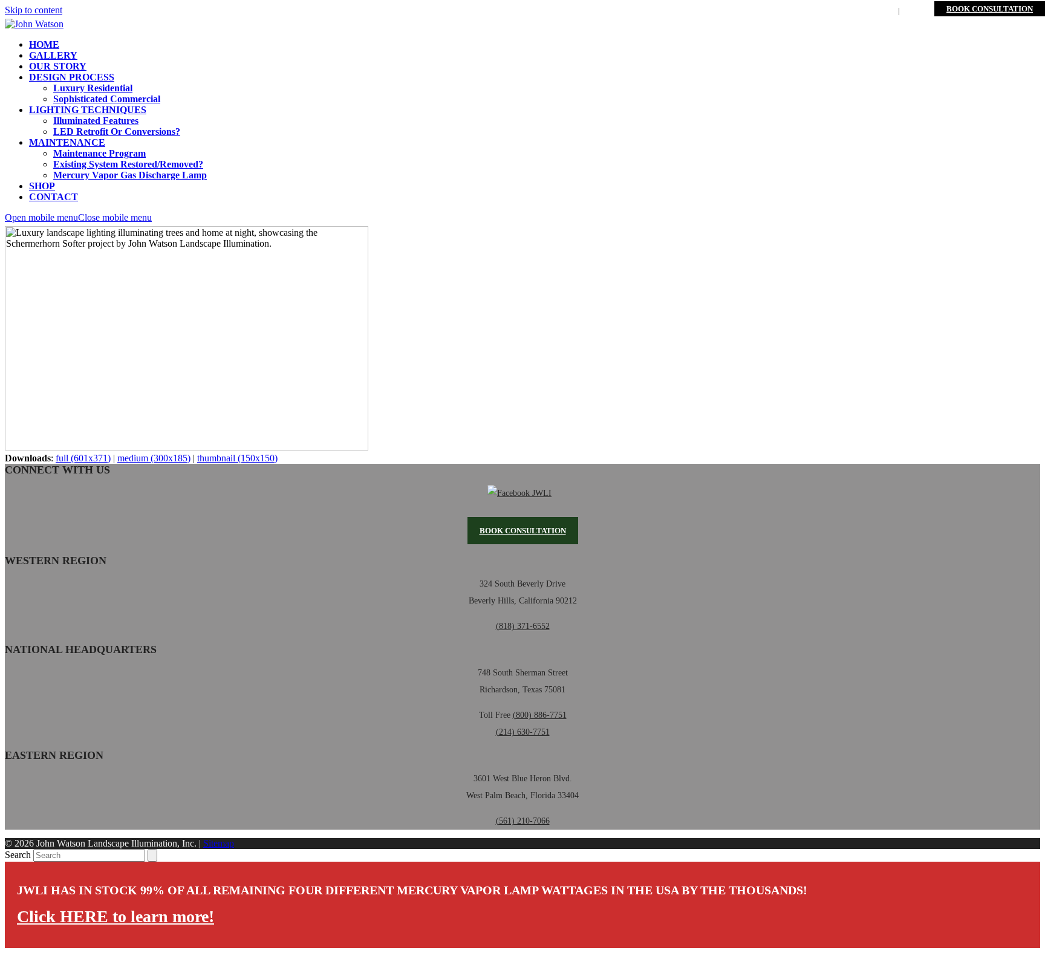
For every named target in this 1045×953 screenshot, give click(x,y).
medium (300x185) (153, 458)
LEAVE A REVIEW (859, 10)
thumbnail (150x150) (237, 458)
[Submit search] (152, 855)
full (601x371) (83, 458)
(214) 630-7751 (523, 732)
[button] (78, 217)
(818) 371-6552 (523, 626)
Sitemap (218, 843)
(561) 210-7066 (523, 820)
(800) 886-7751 (789, 10)
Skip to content (33, 10)
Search (18, 855)
